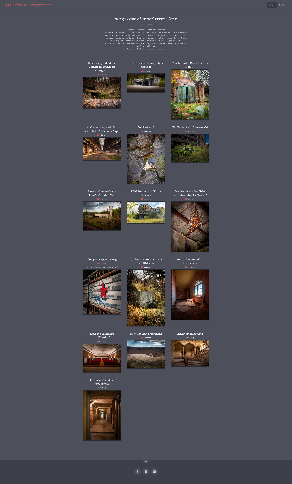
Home (263, 5)
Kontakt (282, 5)
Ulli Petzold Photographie (27, 5)
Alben (271, 5)
